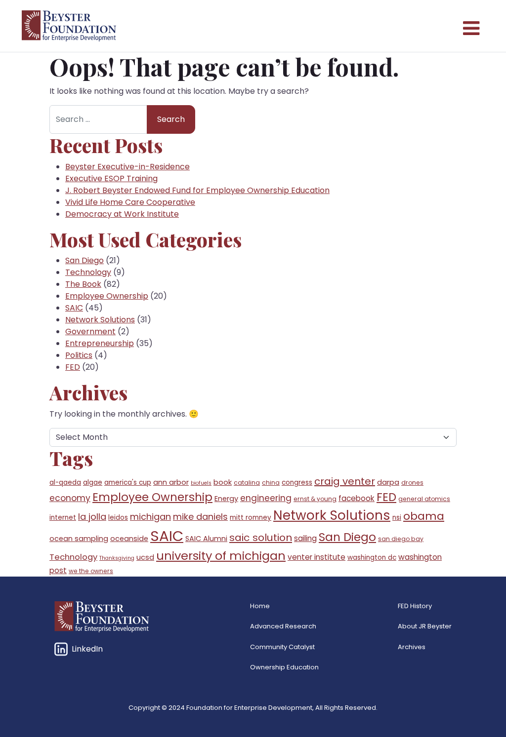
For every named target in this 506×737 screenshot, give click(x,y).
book (222, 482)
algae (92, 482)
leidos (118, 517)
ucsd (145, 557)
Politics (78, 355)
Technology (88, 272)
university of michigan (221, 555)
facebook (356, 498)
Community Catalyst (282, 647)
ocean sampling (78, 538)
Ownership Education (284, 667)
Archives (411, 647)
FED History (415, 606)
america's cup (127, 482)
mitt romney (250, 517)
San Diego (84, 260)
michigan (150, 516)
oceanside (129, 538)
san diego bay (400, 539)
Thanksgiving (116, 558)
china (271, 482)
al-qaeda (65, 482)
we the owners (91, 571)
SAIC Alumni (206, 538)
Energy (226, 499)
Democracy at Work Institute (122, 214)
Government (90, 331)
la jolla (92, 516)
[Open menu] (470, 26)
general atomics (424, 499)
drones (412, 482)
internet (62, 517)
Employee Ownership (106, 296)
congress (297, 482)
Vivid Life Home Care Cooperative (130, 202)
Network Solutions (100, 319)
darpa (388, 482)
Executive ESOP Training (111, 178)
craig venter (344, 481)
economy (69, 498)
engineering (266, 498)
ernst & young (315, 499)
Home (260, 606)
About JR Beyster (425, 626)
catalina (247, 482)
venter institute (316, 557)
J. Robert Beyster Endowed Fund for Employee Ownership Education (197, 190)
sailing (305, 538)
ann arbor (171, 482)
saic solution (260, 537)
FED (72, 367)
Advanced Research (283, 626)
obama (423, 516)
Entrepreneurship (99, 343)
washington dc (371, 557)
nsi (396, 517)
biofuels (201, 483)
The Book (83, 284)
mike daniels (200, 516)
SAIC (74, 307)
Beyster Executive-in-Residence (127, 166)
